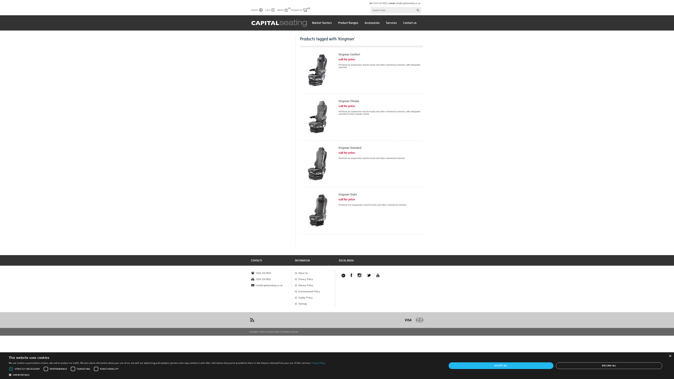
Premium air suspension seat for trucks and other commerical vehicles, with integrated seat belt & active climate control (379, 112)
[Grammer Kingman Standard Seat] (317, 163)
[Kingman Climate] (361, 120)
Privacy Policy (305, 279)
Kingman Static (348, 194)
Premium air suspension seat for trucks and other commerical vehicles (372, 158)
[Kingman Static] (361, 213)
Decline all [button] (609, 365)
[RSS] (252, 320)
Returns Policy (305, 285)
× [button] (670, 356)
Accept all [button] (501, 365)
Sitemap (302, 303)
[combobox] (393, 10)
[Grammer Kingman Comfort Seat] (317, 70)
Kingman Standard (350, 148)
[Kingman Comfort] (361, 73)
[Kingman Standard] (361, 166)
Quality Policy (305, 297)
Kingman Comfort (349, 54)
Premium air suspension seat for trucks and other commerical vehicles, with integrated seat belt (379, 66)
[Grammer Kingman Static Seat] (317, 210)
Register (254, 10)
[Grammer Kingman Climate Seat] (317, 116)
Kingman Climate (349, 101)
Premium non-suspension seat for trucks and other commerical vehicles (373, 205)
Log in (267, 10)
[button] (167, 374)
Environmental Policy (309, 291)
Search (418, 10)
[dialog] (337, 365)
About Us (303, 273)
